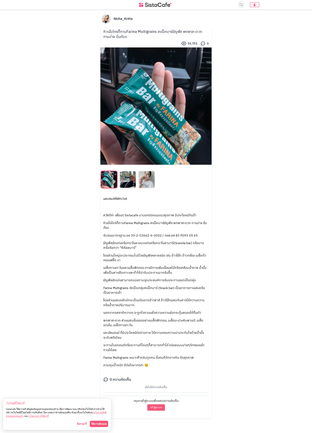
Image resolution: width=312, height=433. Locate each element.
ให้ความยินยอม (99, 423)
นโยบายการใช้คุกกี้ (39, 416)
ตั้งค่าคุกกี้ (82, 423)
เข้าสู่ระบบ (156, 407)
